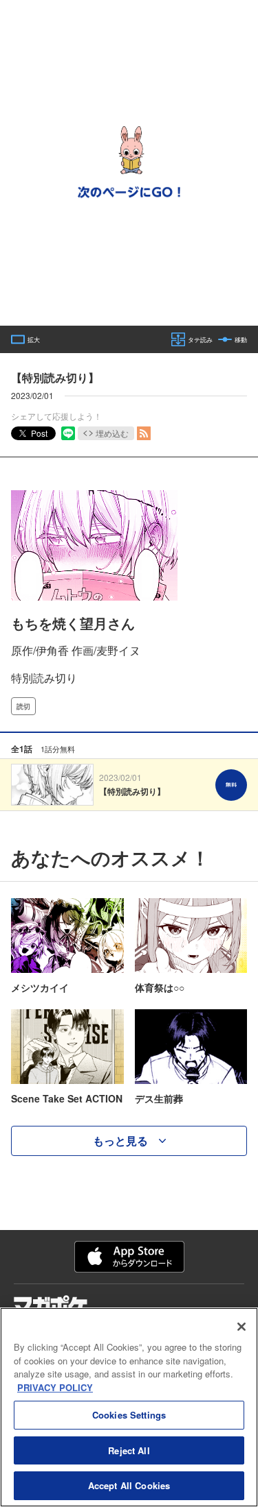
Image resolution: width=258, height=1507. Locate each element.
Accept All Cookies (129, 1485)
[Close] (241, 1327)
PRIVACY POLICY (55, 1387)
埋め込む (112, 433)
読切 (23, 706)
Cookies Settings (129, 1414)
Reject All (128, 1450)
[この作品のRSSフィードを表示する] (144, 433)
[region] (129, 1407)
